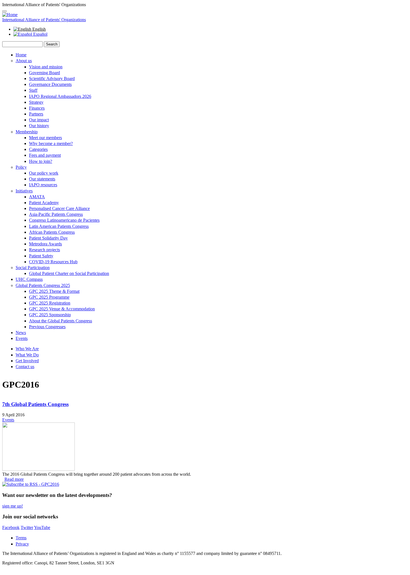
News (21, 332)
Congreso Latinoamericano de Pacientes (64, 220)
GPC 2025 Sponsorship (50, 314)
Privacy (22, 544)
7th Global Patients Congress (35, 404)
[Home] (10, 14)
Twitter (27, 527)
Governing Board (44, 72)
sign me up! (12, 506)
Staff (33, 90)
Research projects (44, 249)
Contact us (25, 366)
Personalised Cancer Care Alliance (59, 208)
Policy (21, 167)
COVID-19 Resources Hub (53, 261)
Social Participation (33, 267)
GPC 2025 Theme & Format (54, 291)
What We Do (27, 354)
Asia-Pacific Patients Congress (56, 214)
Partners (36, 114)
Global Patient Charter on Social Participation (69, 273)
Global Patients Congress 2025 (43, 285)
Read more (14, 479)
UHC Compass (29, 279)
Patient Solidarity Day (48, 238)
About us (24, 60)
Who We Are (27, 348)
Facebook (11, 527)
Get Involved (27, 360)
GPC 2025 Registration (49, 303)
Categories (38, 149)
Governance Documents (50, 84)
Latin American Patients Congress (59, 226)
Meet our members (45, 137)
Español (39, 34)
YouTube (42, 527)
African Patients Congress (52, 232)
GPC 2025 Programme (49, 297)
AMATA (37, 196)
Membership (27, 131)
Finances (37, 108)
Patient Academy (44, 202)
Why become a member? (51, 143)
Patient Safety (41, 255)
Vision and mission (45, 66)
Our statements (42, 179)
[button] (4, 11)
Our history (39, 125)
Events (22, 338)
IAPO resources (43, 184)
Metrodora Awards (45, 243)
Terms (21, 537)
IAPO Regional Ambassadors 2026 (60, 96)
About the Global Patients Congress (60, 320)
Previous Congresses (47, 326)
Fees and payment (45, 155)
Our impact (39, 119)
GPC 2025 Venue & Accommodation (62, 308)
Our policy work (43, 173)
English (38, 29)
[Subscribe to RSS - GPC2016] (30, 484)
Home (21, 54)
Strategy (36, 102)
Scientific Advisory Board (52, 78)
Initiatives (24, 191)
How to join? (40, 161)
